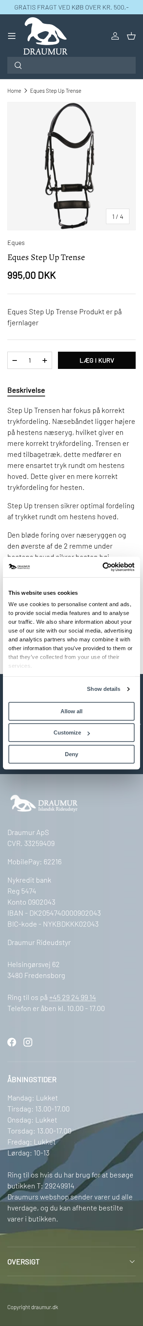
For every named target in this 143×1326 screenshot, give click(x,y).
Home (14, 90)
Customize (67, 732)
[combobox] (71, 65)
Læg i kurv (97, 360)
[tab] (26, 390)
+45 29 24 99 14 (72, 997)
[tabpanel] (71, 527)
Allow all (71, 711)
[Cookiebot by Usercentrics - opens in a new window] (103, 567)
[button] (131, 36)
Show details (103, 689)
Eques (16, 242)
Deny (71, 754)
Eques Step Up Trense (55, 90)
